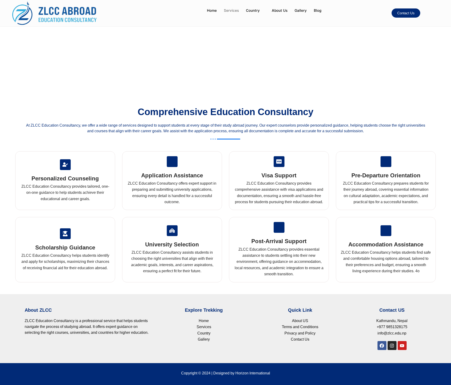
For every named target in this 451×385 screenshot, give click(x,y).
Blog (317, 10)
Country (253, 10)
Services (231, 10)
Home (212, 10)
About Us (280, 10)
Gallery (301, 10)
